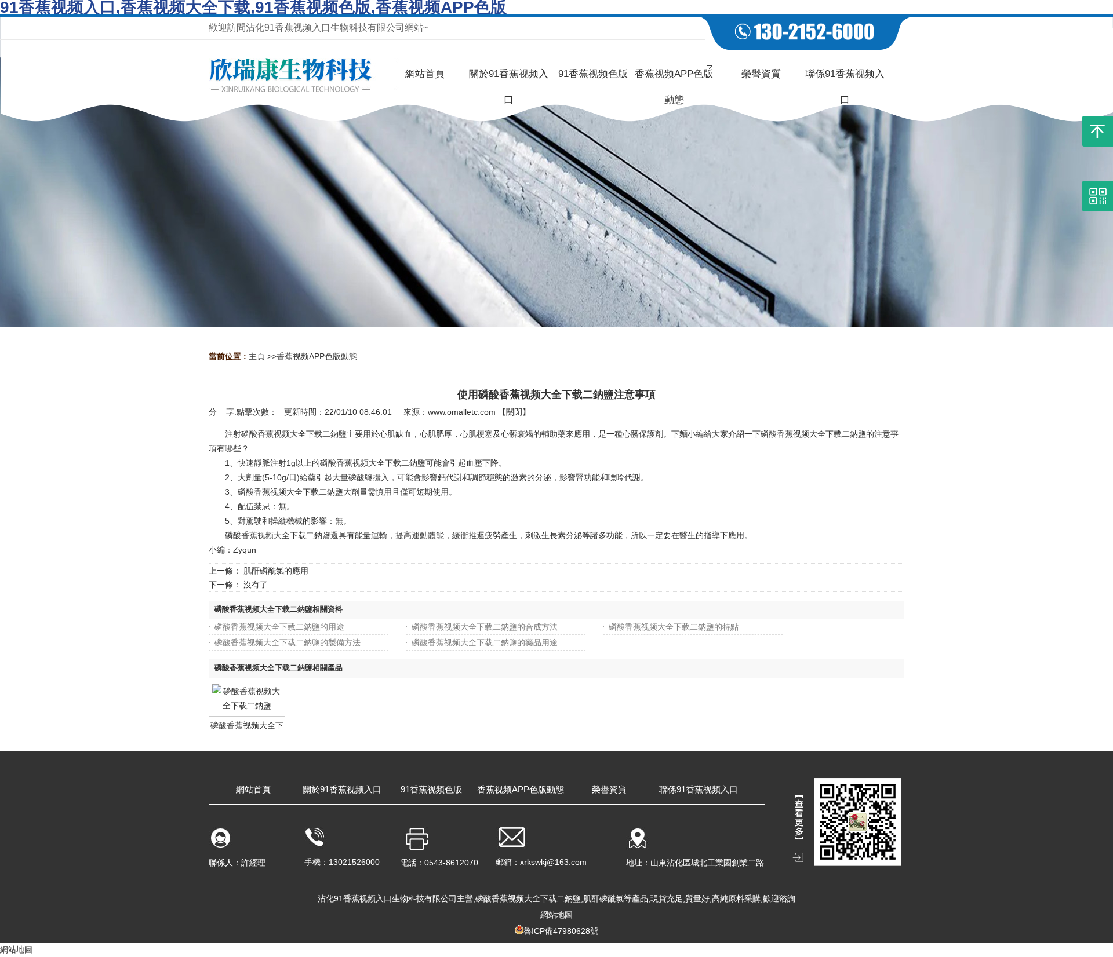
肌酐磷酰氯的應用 (275, 570)
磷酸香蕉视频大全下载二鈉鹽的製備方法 (287, 642)
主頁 (257, 356)
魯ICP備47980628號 (560, 931)
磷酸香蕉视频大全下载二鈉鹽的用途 (279, 626)
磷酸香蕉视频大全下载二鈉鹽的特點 (674, 626)
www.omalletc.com (462, 412)
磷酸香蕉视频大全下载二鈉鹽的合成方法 (485, 626)
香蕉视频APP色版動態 (317, 356)
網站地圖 (556, 914)
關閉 (514, 412)
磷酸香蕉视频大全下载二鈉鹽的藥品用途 (485, 642)
